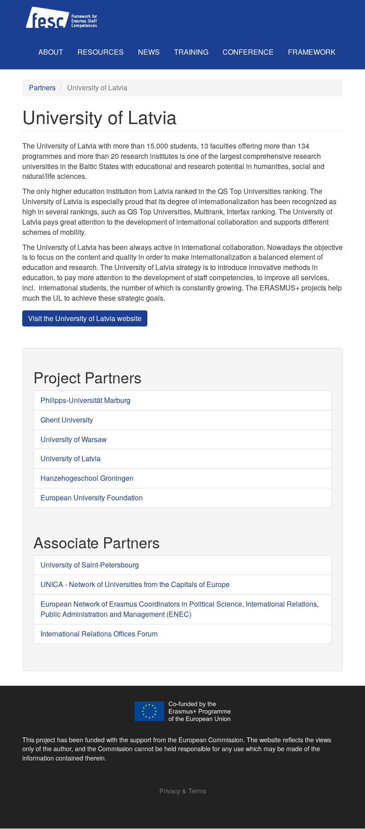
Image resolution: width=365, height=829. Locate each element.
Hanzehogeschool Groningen (87, 478)
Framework (312, 52)
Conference (248, 52)
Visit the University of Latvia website (85, 318)
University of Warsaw (74, 439)
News (149, 52)
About (50, 52)
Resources (100, 52)
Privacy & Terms (182, 790)
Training (191, 52)
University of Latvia (71, 458)
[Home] (61, 17)
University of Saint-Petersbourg (90, 564)
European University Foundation (92, 497)
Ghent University (67, 419)
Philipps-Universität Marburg (85, 400)
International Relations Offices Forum (99, 633)
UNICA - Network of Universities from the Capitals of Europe (135, 584)
